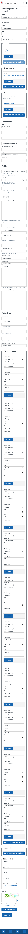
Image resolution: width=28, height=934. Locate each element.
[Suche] (23, 3)
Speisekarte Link (5, 243)
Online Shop (4, 316)
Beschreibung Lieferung (7, 200)
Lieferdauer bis (5, 329)
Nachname (6, 867)
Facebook (4, 169)
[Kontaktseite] (17, 931)
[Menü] (26, 3)
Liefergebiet (4, 266)
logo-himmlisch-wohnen (10, 51)
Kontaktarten (4, 261)
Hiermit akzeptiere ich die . (10, 884)
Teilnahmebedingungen (10, 885)
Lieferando (4, 186)
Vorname (5, 861)
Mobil (2, 130)
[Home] (3, 931)
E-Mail (3, 141)
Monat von (7, 356)
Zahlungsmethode (6, 255)
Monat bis (6, 361)
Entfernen (8, 56)
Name (3, 14)
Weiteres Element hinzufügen (13, 62)
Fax (2, 135)
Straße (3, 25)
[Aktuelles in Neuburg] (8, 3)
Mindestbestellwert (6, 235)
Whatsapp (4, 157)
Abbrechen (7, 915)
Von (5, 377)
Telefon (3, 124)
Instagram (4, 177)
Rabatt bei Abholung (6, 248)
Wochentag (7, 372)
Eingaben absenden (9, 909)
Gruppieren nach (8, 366)
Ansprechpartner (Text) (7, 146)
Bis (5, 381)
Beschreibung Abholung (7, 290)
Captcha (3, 891)
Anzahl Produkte (5, 336)
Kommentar (7, 387)
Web (2, 152)
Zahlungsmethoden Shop (8, 343)
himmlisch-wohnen (9, 103)
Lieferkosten (4, 223)
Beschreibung (5, 22)
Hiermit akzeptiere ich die (9, 904)
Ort (2, 36)
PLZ (2, 31)
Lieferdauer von (5, 321)
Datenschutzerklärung (9, 905)
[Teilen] (24, 931)
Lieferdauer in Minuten (7, 230)
